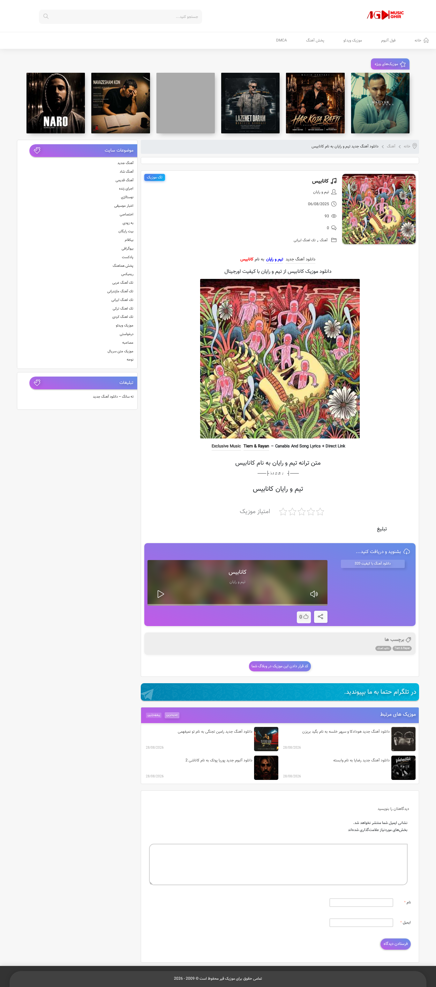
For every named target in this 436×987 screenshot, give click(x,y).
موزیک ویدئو (352, 40)
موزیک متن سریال (120, 351)
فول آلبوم (388, 40)
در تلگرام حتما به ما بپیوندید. (380, 692)
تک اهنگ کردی (122, 317)
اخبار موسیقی (123, 206)
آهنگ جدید (125, 163)
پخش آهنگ (315, 40)
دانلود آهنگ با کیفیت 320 (373, 563)
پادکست (127, 257)
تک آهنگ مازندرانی (120, 291)
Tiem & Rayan (256, 446)
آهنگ (391, 146)
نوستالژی (127, 197)
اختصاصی (126, 214)
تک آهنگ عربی (122, 283)
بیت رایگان (125, 231)
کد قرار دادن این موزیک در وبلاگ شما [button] (280, 666)
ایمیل (405, 922)
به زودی (128, 223)
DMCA (281, 40)
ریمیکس (127, 274)
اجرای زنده (126, 188)
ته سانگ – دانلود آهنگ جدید (113, 397)
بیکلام (129, 240)
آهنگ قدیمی (124, 180)
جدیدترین (172, 715)
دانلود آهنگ (383, 648)
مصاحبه (127, 343)
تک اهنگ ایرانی (305, 240)
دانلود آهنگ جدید (300, 259)
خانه (418, 40)
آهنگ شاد (126, 172)
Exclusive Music (226, 446)
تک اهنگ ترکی (123, 308)
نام (407, 902)
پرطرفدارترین (153, 715)
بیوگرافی (127, 248)
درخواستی (126, 334)
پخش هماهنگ (123, 266)
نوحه (130, 360)
